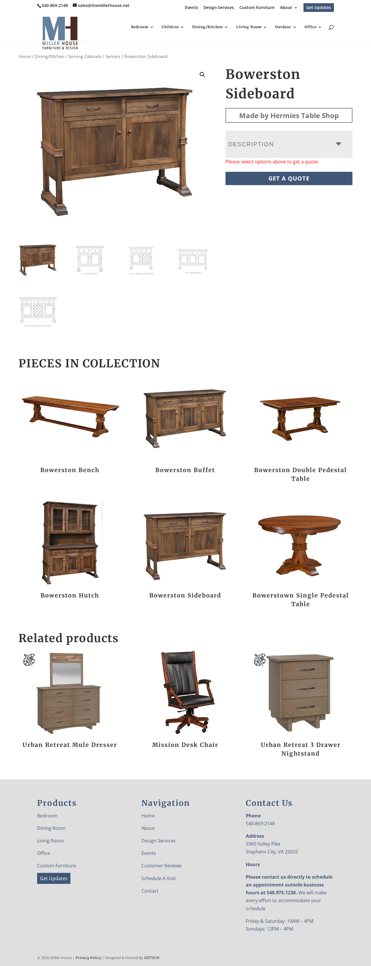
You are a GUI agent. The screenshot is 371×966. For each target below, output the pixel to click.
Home (25, 56)
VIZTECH (151, 957)
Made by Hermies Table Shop (289, 115)
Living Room (249, 27)
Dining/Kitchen (207, 27)
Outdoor (283, 27)
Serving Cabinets (84, 56)
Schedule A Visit (158, 878)
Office (311, 27)
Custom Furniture (256, 8)
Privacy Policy (88, 957)
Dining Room (51, 828)
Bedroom (139, 27)
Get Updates (318, 7)
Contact (150, 891)
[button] (202, 74)
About (286, 8)
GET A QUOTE (289, 178)
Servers (113, 56)
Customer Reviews (161, 865)
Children (170, 27)
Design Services (218, 8)
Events (191, 8)
